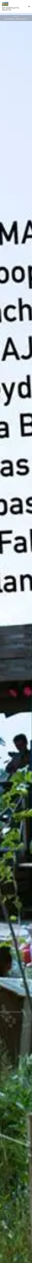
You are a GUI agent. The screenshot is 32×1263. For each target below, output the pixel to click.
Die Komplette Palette (10, 9)
